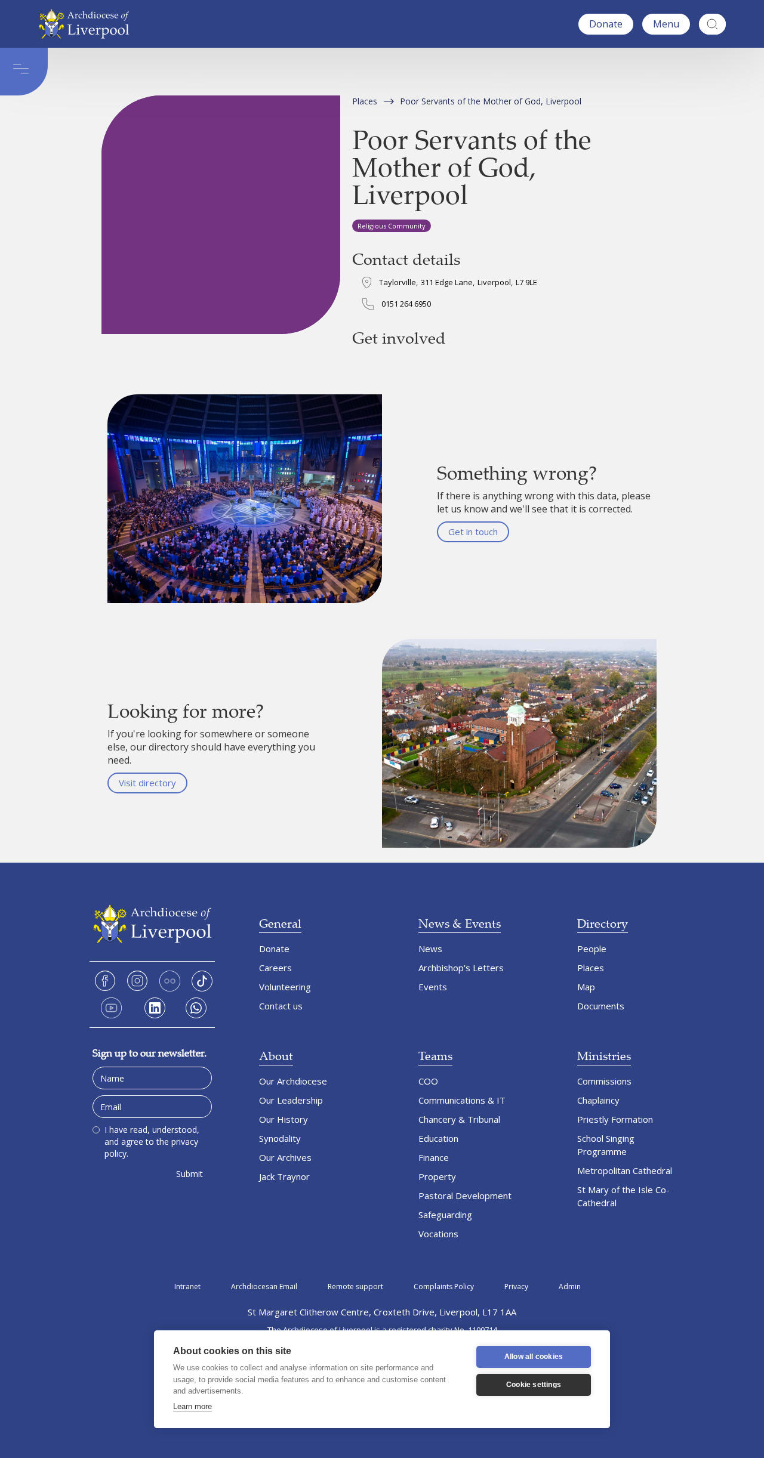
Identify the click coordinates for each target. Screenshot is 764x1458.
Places (364, 101)
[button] (666, 24)
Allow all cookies (533, 1356)
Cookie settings (533, 1384)
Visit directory (147, 783)
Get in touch (473, 532)
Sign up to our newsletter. (150, 1052)
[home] (86, 24)
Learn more (192, 1406)
